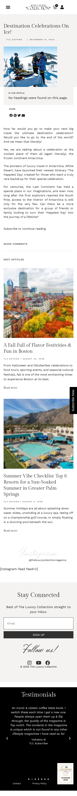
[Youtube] (38, 662)
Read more (10, 387)
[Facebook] (47, 662)
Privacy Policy (39, 783)
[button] (7, 7)
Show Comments (15, 244)
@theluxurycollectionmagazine (47, 560)
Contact (17, 783)
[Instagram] (29, 662)
